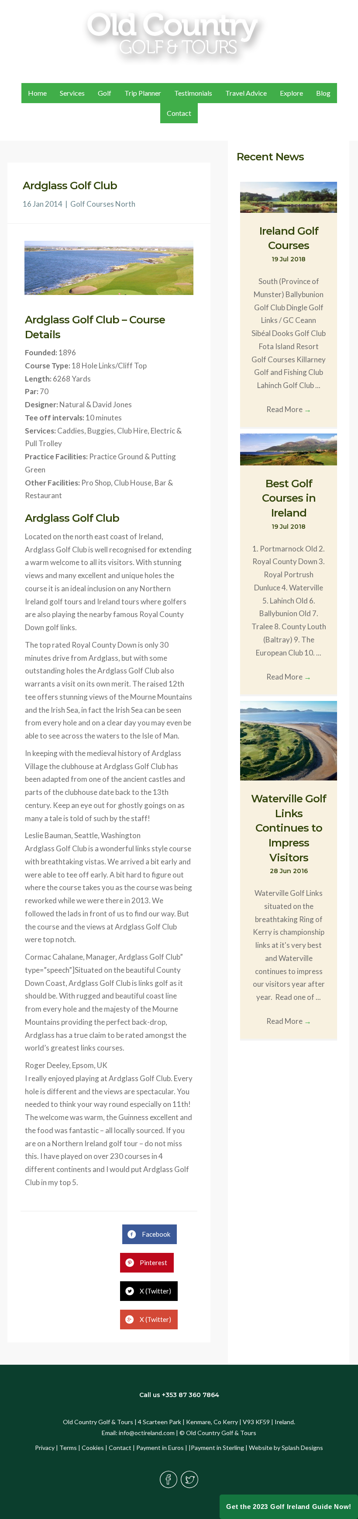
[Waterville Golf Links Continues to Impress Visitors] (288, 739)
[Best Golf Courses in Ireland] (288, 448)
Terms (68, 1447)
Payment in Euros (160, 1447)
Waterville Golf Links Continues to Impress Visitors (288, 828)
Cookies (93, 1447)
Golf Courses (92, 203)
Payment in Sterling (217, 1447)
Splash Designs (302, 1447)
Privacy (45, 1447)
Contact (120, 1447)
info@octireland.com (147, 1432)
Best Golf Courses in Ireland (289, 498)
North (125, 203)
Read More (288, 409)
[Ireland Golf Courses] (288, 196)
